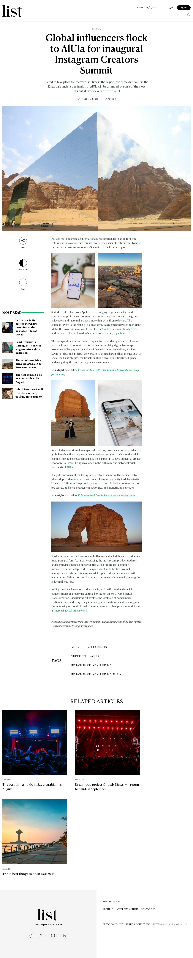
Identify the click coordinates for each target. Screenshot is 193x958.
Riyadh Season (111, 901)
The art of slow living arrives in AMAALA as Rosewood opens (28, 364)
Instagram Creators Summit (91, 665)
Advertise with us (127, 909)
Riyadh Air (119, 333)
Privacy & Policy (113, 924)
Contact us (148, 909)
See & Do (96, 29)
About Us (108, 909)
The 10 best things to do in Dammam (28, 874)
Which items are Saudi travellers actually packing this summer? (29, 393)
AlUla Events (97, 647)
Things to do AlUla (85, 656)
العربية (170, 8)
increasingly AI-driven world (71, 611)
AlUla (54, 239)
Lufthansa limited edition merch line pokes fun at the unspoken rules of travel (27, 327)
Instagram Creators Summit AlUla (96, 674)
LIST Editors (91, 99)
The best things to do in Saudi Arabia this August (29, 379)
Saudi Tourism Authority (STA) (120, 329)
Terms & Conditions (138, 924)
